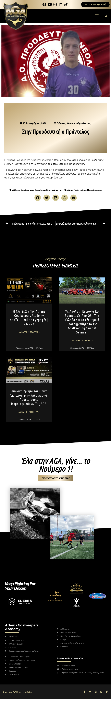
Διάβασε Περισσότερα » (28, 332)
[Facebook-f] (84, 692)
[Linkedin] (101, 692)
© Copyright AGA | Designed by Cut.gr (17, 691)
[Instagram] (96, 692)
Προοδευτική (94, 189)
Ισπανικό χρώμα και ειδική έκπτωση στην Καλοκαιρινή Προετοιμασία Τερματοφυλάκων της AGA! (29, 397)
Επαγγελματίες (54, 189)
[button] (96, 16)
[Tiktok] (107, 692)
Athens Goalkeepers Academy (28, 189)
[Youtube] (90, 692)
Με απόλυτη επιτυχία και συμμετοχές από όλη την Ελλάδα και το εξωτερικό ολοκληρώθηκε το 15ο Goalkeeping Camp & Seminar (82, 321)
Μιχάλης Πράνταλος (75, 189)
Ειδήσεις (61, 123)
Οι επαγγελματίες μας (79, 123)
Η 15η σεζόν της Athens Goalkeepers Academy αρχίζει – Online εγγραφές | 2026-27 (29, 317)
